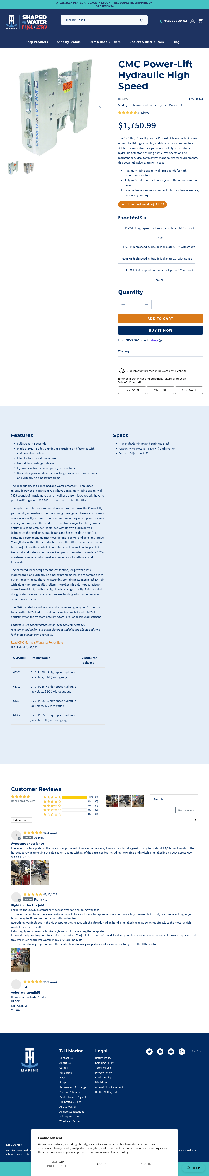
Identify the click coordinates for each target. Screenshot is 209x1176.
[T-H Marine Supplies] (26, 22)
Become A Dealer (69, 1092)
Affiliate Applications (71, 1111)
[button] (127, 112)
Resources (65, 1072)
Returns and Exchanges (73, 1087)
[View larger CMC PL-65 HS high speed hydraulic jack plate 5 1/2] (55, 108)
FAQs (62, 1077)
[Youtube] (171, 1051)
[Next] (100, 107)
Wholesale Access (70, 1121)
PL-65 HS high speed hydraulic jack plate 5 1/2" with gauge (158, 247)
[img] (33, 832)
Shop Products (37, 42)
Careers (64, 1067)
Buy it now (160, 330)
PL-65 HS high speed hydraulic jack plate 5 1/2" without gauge (159, 229)
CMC (125, 98)
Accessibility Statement (109, 1087)
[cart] (200, 21)
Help (196, 1168)
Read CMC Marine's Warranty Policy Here (37, 642)
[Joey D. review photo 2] (40, 872)
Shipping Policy (104, 1063)
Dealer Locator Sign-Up (73, 1097)
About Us (65, 1063)
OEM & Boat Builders (105, 42)
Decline (146, 1164)
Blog (176, 42)
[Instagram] (182, 1051)
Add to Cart (161, 318)
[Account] (192, 21)
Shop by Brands (69, 42)
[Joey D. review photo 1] (20, 872)
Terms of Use (103, 1067)
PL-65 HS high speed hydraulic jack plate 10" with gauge (156, 258)
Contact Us (66, 1058)
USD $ (194, 1051)
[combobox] (104, 20)
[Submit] (141, 20)
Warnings (124, 351)
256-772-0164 (175, 21)
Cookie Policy (119, 1152)
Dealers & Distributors (146, 42)
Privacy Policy (103, 1072)
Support (64, 1082)
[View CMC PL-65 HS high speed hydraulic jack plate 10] (29, 168)
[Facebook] (160, 1051)
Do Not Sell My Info (106, 1092)
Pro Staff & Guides (70, 1102)
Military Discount (69, 1116)
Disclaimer (101, 1082)
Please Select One (132, 217)
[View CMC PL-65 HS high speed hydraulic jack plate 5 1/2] (13, 168)
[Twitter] (149, 1051)
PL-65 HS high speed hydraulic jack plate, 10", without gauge (159, 271)
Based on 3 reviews (23, 801)
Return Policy (103, 1058)
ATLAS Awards (68, 1106)
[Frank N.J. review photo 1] (20, 960)
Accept (102, 1164)
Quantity (130, 292)
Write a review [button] (187, 810)
